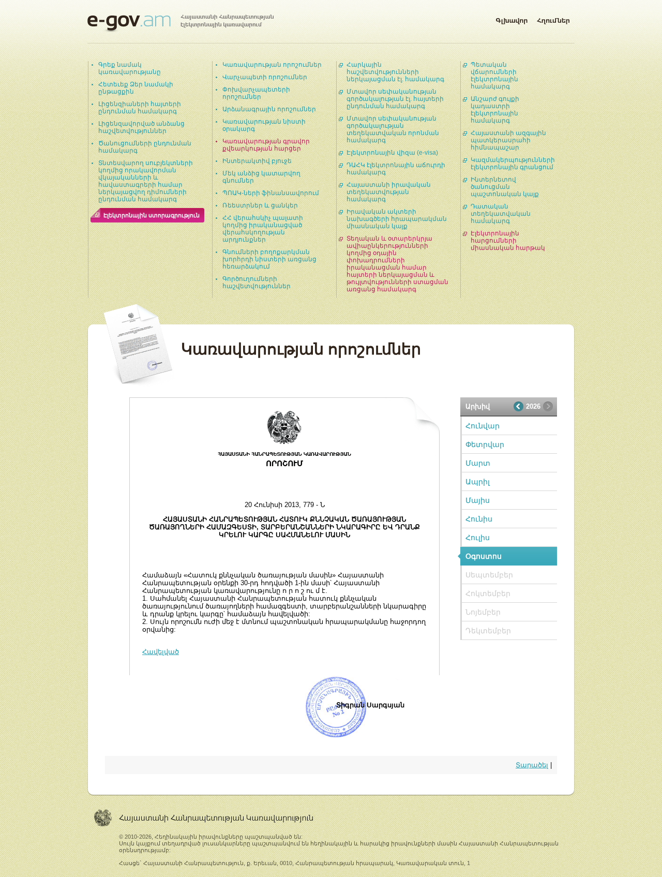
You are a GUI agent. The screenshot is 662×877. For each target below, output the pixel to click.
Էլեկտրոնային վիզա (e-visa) (392, 152)
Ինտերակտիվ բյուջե (257, 161)
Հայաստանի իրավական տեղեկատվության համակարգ (389, 192)
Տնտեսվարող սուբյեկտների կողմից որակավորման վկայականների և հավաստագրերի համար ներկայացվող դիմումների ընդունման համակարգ (145, 181)
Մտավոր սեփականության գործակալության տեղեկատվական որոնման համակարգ (393, 129)
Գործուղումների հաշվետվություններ (256, 282)
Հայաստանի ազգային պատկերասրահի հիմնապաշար (508, 140)
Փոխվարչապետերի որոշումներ (256, 93)
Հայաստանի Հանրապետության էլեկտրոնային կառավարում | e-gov (180, 23)
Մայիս (477, 500)
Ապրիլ (477, 482)
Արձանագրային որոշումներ (269, 109)
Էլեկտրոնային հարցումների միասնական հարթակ (508, 240)
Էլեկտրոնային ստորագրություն (151, 215)
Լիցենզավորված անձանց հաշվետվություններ (141, 127)
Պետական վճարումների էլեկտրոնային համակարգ (494, 75)
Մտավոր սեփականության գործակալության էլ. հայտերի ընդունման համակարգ (395, 99)
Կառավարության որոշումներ (272, 64)
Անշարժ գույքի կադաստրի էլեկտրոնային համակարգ (495, 109)
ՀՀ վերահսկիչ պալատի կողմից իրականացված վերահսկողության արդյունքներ (262, 228)
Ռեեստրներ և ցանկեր (260, 205)
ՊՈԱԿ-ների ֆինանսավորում (270, 193)
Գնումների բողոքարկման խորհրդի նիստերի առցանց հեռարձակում (269, 259)
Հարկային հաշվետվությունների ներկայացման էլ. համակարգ (395, 72)
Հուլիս (477, 537)
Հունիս (478, 519)
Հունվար (482, 426)
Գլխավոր (511, 18)
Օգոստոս (483, 556)
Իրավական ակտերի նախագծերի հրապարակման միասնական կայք (397, 219)
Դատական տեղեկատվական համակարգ (501, 214)
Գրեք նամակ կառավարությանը (129, 68)
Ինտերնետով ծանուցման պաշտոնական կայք (505, 187)
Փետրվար (484, 444)
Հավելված (160, 652)
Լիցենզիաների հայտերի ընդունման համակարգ (139, 107)
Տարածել (532, 765)
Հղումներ (553, 18)
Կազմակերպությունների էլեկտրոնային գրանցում (513, 163)
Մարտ (477, 463)
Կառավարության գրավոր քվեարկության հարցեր (266, 145)
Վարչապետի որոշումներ (264, 77)
